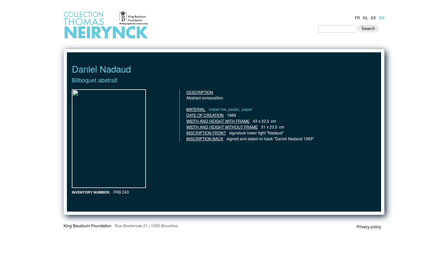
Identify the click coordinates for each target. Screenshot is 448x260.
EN (381, 18)
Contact (300, 28)
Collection (265, 28)
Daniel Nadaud (101, 68)
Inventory (231, 28)
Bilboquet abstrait (94, 80)
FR (357, 18)
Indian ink (217, 109)
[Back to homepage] (124, 38)
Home (197, 28)
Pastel (233, 109)
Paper (247, 109)
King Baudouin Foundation (88, 225)
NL (365, 18)
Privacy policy (368, 226)
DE (373, 18)
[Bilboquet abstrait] (109, 186)
